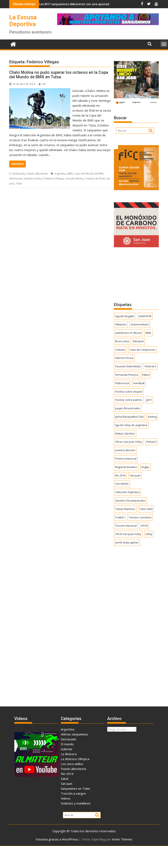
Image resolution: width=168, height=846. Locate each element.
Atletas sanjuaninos (74, 734)
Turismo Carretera (140, 517)
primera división (125, 450)
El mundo (67, 744)
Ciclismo (120, 349)
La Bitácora (69, 754)
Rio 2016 (67, 774)
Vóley (148, 534)
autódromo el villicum (128, 333)
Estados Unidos (33, 178)
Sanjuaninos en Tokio (75, 788)
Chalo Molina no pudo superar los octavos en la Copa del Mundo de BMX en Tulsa (58, 74)
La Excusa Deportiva (23, 21)
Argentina (60, 173)
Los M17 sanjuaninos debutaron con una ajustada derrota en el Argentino (78, 4)
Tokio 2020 (145, 509)
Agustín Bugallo (124, 316)
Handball (138, 383)
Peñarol (151, 442)
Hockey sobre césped (128, 391)
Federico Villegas (54, 178)
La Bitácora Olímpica (75, 759)
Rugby (145, 467)
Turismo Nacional (126, 525)
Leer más (17, 163)
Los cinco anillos (72, 764)
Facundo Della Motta (128, 366)
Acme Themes (122, 839)
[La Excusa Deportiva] (13, 43)
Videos (65, 798)
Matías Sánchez (125, 433)
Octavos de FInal (94, 178)
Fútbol (146, 375)
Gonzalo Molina (74, 178)
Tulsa (19, 183)
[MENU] (164, 44)
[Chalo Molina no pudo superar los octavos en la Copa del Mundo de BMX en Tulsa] (39, 91)
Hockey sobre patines (128, 400)
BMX (70, 173)
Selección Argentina (127, 492)
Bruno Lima (122, 341)
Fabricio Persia (124, 358)
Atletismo (121, 324)
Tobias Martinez (125, 509)
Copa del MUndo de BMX (88, 173)
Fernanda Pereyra (126, 375)
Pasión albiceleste (37, 173)
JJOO (149, 400)
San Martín (122, 483)
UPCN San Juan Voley (128, 534)
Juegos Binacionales (127, 408)
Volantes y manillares (76, 803)
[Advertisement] (136, 274)
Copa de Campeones (142, 349)
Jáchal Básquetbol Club (129, 416)
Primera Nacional (125, 458)
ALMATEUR (144, 316)
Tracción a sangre (73, 793)
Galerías (66, 749)
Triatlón (120, 517)
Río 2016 (120, 475)
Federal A (150, 366)
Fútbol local (122, 383)
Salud (64, 779)
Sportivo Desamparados (130, 500)
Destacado (18, 173)
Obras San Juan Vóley (128, 442)
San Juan (135, 475)
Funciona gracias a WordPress (57, 839)
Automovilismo (140, 324)
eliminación (16, 178)
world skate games (127, 542)
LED (44, 84)
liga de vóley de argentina (131, 425)
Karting (152, 416)
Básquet (138, 341)
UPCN (144, 525)
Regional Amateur (126, 467)
